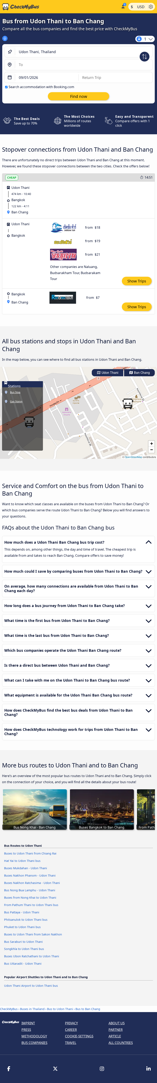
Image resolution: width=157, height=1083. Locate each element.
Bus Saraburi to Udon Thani (23, 942)
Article (115, 1036)
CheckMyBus (9, 1009)
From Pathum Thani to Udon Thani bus (31, 905)
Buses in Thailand (32, 1009)
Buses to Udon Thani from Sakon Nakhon (33, 934)
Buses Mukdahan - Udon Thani (25, 868)
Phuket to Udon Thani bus (22, 927)
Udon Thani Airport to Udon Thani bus (31, 986)
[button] (128, 404)
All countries (121, 1042)
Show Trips (136, 281)
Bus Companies (34, 1042)
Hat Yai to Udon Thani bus (22, 861)
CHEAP (11, 177)
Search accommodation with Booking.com (41, 87)
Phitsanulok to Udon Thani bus (25, 920)
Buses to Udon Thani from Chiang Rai (30, 853)
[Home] (59, 7)
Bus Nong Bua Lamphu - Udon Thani (29, 890)
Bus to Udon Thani (60, 1009)
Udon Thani (109, 373)
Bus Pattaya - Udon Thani (21, 912)
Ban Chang (141, 373)
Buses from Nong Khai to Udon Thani (30, 897)
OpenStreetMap (133, 457)
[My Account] (122, 6)
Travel (70, 1042)
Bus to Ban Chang (87, 1009)
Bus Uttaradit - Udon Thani (22, 963)
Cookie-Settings (79, 1036)
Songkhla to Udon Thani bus (24, 949)
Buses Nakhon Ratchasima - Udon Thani (32, 883)
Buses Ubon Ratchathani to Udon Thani (31, 956)
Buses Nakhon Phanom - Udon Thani (30, 875)
